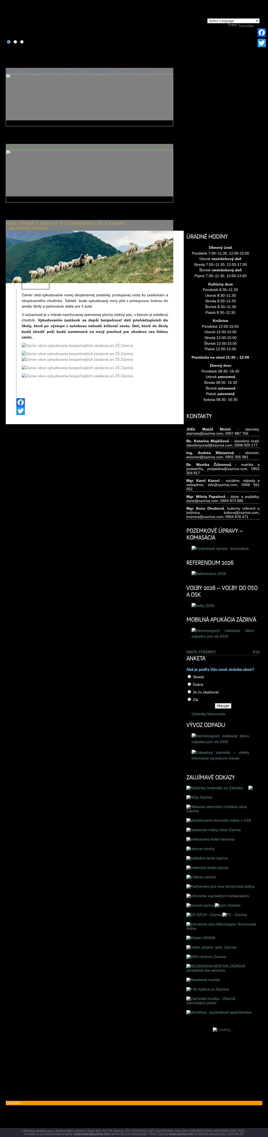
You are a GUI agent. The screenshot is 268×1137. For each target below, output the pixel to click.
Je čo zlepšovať (206, 692)
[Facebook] (94, 402)
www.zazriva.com (181, 1134)
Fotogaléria (99, 71)
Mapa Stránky (201, 652)
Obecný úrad (51, 147)
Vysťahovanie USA (83, 223)
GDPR (123, 71)
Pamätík (117, 223)
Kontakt (144, 71)
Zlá (195, 700)
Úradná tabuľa (88, 147)
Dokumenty (122, 147)
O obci (12, 71)
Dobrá (198, 684)
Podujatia (35, 71)
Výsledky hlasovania (208, 714)
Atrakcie (49, 223)
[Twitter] (94, 411)
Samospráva (19, 147)
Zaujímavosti (66, 71)
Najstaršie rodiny (28, 228)
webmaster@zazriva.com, (92, 1134)
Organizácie (154, 147)
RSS (256, 652)
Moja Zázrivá (20, 223)
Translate (246, 26)
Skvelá (198, 677)
